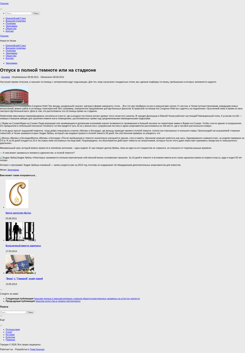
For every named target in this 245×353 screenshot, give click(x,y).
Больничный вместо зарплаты (23, 246)
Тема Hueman (37, 349)
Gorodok (5, 77)
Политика (11, 23)
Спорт (9, 332)
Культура (10, 337)
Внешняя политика (16, 21)
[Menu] (1, 9)
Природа (10, 340)
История (10, 334)
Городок (4, 3)
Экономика (11, 26)
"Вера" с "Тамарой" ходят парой (24, 278)
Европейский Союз (16, 18)
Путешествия (13, 329)
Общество (11, 28)
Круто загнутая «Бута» (18, 213)
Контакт (10, 31)
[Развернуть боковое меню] (1, 289)
